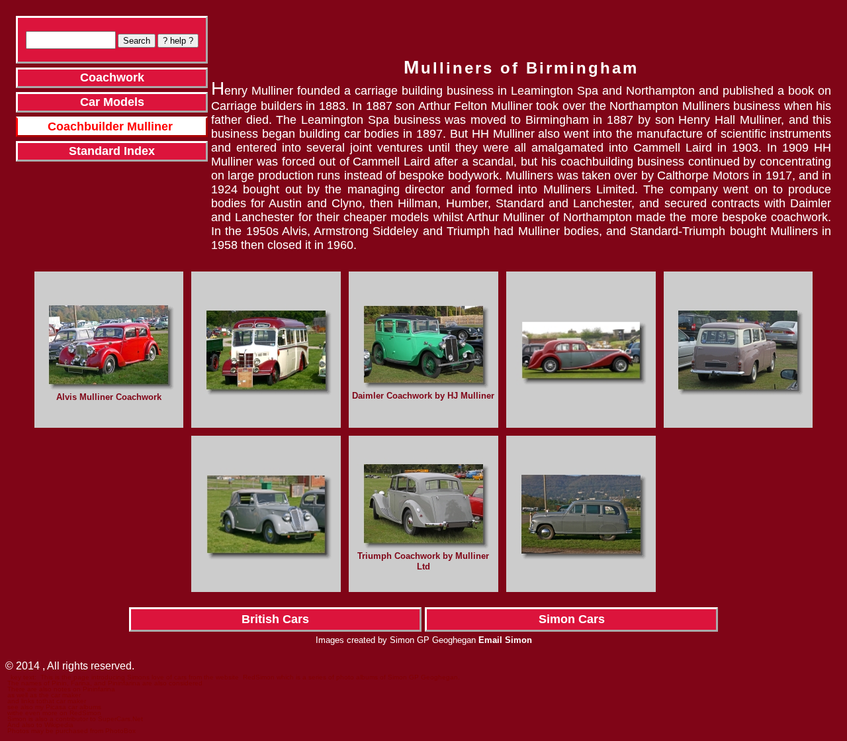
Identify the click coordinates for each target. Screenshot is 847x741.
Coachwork (112, 77)
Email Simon (505, 640)
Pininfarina (99, 689)
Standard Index (112, 151)
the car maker (60, 695)
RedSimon (259, 677)
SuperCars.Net (120, 718)
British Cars (275, 619)
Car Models (112, 102)
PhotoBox (120, 730)
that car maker (64, 701)
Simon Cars (572, 619)
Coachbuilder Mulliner (110, 126)
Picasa (56, 707)
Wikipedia (58, 724)
